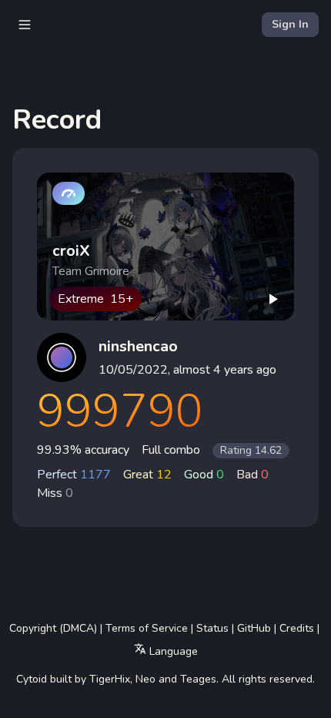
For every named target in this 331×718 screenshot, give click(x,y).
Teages (198, 679)
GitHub (254, 628)
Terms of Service (146, 628)
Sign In (290, 24)
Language (172, 651)
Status (212, 628)
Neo (145, 679)
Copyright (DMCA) (53, 628)
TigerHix (109, 679)
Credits (296, 628)
